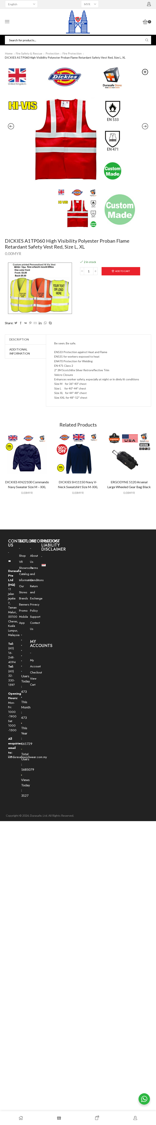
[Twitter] (15, 323)
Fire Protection (72, 53)
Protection (52, 53)
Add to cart (122, 271)
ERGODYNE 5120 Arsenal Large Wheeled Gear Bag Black (129, 484)
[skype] (50, 323)
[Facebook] (20, 323)
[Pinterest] (30, 323)
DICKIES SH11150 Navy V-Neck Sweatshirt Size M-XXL (78, 484)
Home (9, 53)
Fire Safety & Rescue (29, 53)
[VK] (25, 323)
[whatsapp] (45, 323)
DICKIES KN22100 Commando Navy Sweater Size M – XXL (27, 484)
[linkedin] (40, 323)
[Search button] (147, 40)
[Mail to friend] (35, 323)
